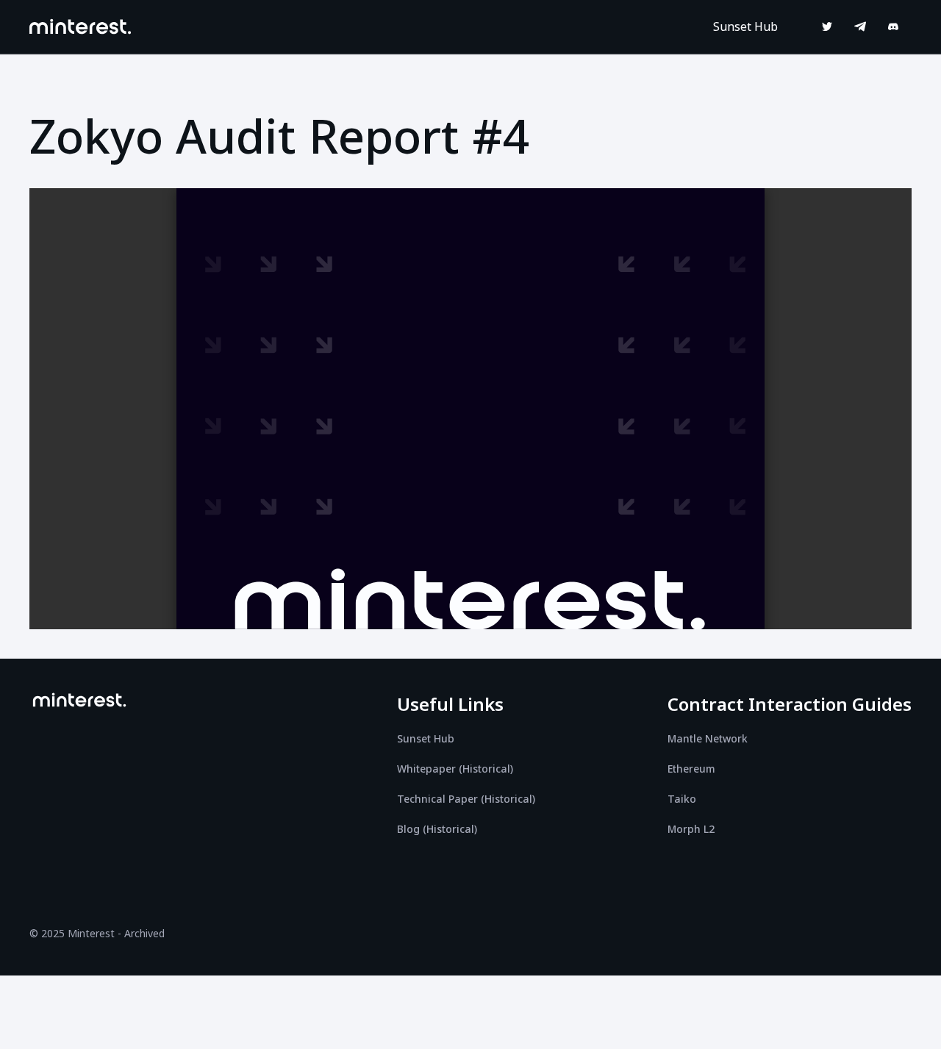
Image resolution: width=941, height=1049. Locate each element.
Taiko (682, 799)
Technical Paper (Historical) (466, 799)
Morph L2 (691, 829)
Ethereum (691, 769)
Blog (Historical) (437, 829)
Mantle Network (708, 738)
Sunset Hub (745, 26)
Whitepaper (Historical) (455, 769)
